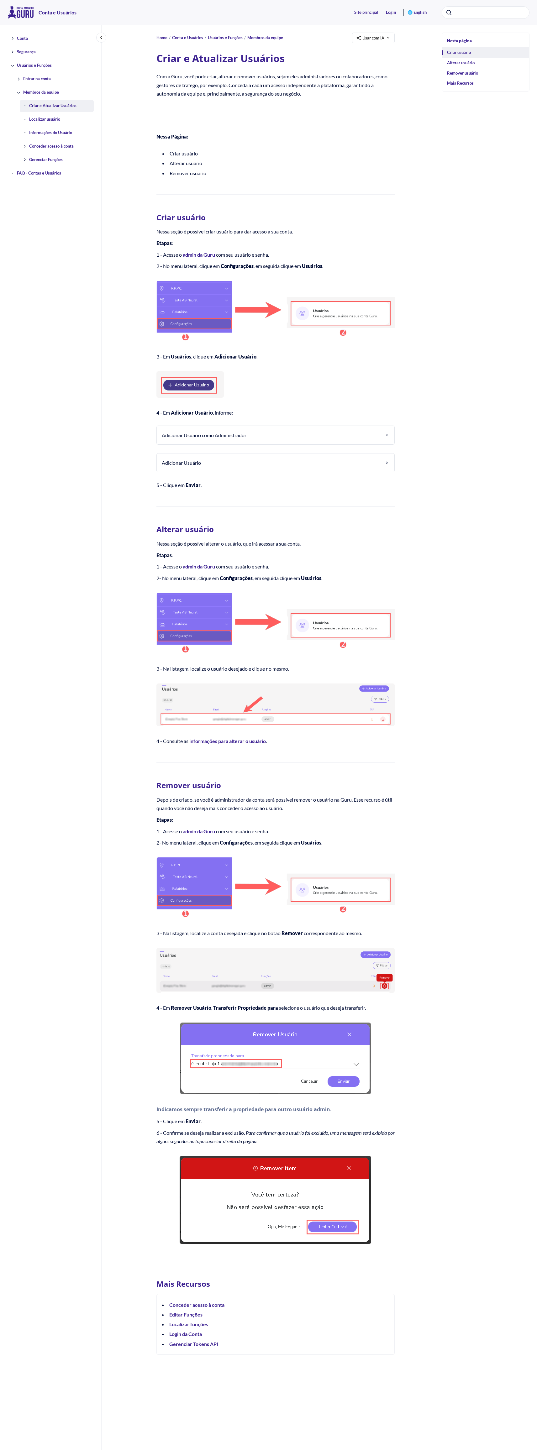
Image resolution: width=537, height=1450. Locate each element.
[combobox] (485, 12)
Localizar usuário (44, 119)
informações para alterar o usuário (227, 741)
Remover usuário (462, 73)
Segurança (26, 52)
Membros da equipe (41, 92)
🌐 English (417, 12)
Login (391, 12)
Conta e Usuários (57, 12)
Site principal (366, 12)
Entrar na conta (37, 78)
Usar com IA (373, 37)
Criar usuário (459, 52)
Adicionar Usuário (181, 463)
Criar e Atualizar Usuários (52, 105)
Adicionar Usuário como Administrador (204, 435)
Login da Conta (185, 1334)
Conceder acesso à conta (51, 146)
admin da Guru (199, 255)
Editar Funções (186, 1314)
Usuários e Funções (34, 65)
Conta (22, 38)
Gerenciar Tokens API (193, 1344)
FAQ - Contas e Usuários (39, 173)
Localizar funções (188, 1324)
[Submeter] (449, 13)
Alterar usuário (461, 62)
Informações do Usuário (50, 132)
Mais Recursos (460, 83)
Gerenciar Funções (46, 159)
